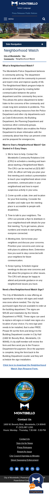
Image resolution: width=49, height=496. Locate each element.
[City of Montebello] (24, 3)
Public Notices (31, 13)
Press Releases (18, 13)
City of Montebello (12, 56)
